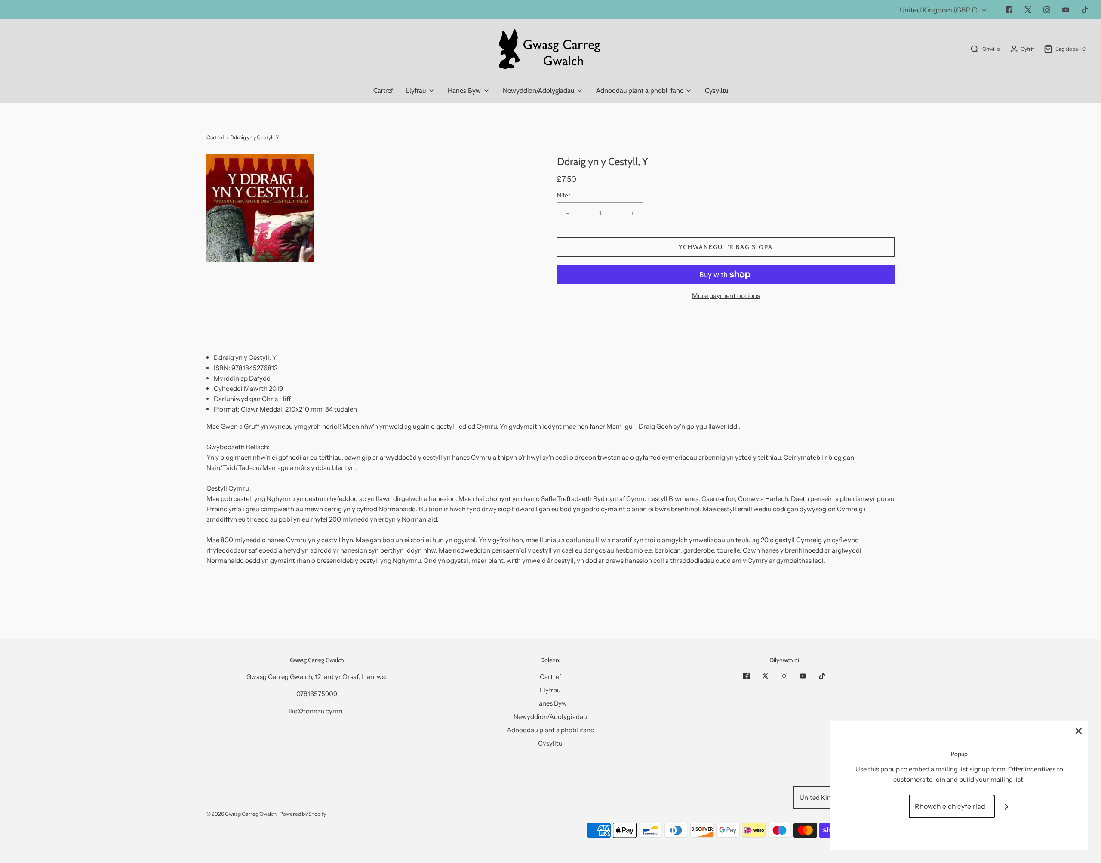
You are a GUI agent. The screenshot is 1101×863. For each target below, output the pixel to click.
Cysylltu (716, 90)
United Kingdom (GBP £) (939, 10)
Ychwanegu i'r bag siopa (726, 247)
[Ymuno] (1006, 806)
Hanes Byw (550, 703)
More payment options (726, 296)
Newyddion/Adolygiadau (550, 717)
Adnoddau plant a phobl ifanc (550, 730)
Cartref (383, 90)
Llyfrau (550, 690)
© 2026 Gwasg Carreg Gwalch (241, 814)
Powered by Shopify (303, 814)
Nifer (563, 195)
